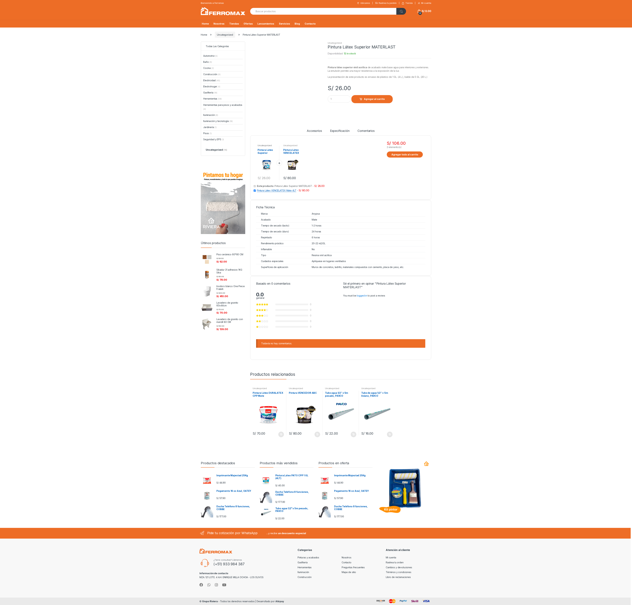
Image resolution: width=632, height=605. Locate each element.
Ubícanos (365, 3)
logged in (362, 295)
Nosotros (218, 23)
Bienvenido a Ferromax (212, 3)
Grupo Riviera (210, 601)
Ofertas (248, 23)
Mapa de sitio (349, 572)
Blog (297, 23)
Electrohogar (211, 86)
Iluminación (210, 115)
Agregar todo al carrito (404, 154)
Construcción (212, 74)
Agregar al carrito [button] (281, 434)
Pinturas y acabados (308, 557)
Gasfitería (210, 92)
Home (205, 23)
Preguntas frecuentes (353, 567)
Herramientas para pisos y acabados (222, 106)
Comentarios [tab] (365, 131)
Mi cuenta (426, 3)
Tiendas (234, 23)
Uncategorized (225, 34)
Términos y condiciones (398, 572)
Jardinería (210, 127)
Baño (207, 61)
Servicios (284, 23)
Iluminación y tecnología (218, 121)
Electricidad (211, 80)
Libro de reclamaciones (398, 577)
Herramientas (212, 98)
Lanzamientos (265, 23)
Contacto (310, 23)
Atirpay (279, 601)
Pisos (207, 133)
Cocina (208, 68)
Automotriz (210, 55)
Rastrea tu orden (395, 562)
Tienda (408, 3)
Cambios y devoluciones (399, 567)
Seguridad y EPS (213, 139)
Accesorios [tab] (314, 131)
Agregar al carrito (374, 99)
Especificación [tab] (340, 131)
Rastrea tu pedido (388, 3)
